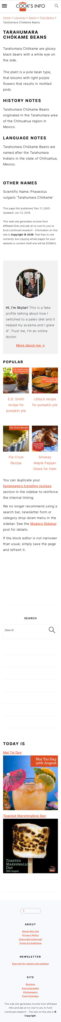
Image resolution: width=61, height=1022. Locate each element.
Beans (33, 17)
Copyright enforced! (30, 939)
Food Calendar (30, 996)
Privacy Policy (30, 935)
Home (7, 17)
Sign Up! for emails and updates (30, 963)
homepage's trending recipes (27, 486)
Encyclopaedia (30, 988)
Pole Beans (47, 17)
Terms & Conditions (30, 943)
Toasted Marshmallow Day (24, 816)
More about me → (30, 345)
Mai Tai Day (12, 752)
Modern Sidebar (43, 524)
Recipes (30, 984)
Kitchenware (30, 992)
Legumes (20, 17)
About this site (30, 931)
